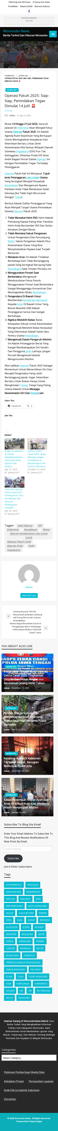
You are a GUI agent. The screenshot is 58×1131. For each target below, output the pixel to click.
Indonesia (23, 127)
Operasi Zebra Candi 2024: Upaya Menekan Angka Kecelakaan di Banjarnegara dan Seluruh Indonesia (37, 459)
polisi (31, 545)
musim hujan (12, 955)
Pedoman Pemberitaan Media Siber (24, 1072)
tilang (18, 197)
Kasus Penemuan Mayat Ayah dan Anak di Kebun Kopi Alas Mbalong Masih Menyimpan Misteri (26, 803)
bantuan (10, 898)
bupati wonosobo (37, 906)
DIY (40, 525)
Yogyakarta (22, 151)
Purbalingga (22, 983)
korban (9, 941)
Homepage (9, 75)
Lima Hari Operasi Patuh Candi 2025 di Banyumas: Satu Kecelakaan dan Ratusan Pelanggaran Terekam (14, 498)
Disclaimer (10, 1099)
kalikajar (39, 927)
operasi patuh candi (19, 541)
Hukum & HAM (26, 6)
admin (12, 115)
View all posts (29, 595)
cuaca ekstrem (26, 913)
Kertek (41, 934)
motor (46, 529)
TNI (30, 990)
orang (34, 393)
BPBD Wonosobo (14, 906)
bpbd (38, 898)
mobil (11, 241)
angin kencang (13, 891)
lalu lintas (32, 177)
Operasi (17, 131)
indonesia (13, 529)
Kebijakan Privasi (14, 1081)
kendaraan (29, 300)
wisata (9, 997)
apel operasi (25, 525)
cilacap (9, 913)
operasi (41, 159)
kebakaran (11, 934)
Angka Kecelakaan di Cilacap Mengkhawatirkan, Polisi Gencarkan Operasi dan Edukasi (14, 459)
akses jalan (32, 884)
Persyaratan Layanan (41, 1081)
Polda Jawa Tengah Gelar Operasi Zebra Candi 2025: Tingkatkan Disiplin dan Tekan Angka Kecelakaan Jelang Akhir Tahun (26, 677)
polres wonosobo (38, 976)
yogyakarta (13, 550)
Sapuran (10, 990)
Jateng (26, 927)
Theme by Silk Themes (29, 1126)
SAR (21, 990)
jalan (28, 351)
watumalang (43, 990)
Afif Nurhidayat (14, 884)
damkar (43, 913)
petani (9, 976)
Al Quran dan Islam (41, 2)
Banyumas (25, 898)
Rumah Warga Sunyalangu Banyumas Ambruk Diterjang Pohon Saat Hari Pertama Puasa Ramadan (25, 718)
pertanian (35, 969)
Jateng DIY (23, 75)
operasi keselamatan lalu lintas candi (29, 535)
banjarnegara (33, 891)
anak (20, 304)
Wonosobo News (16, 31)
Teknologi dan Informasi (19, 2)
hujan (20, 920)
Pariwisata (29, 955)
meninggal (25, 948)
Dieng (9, 920)
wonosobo (24, 997)
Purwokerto (41, 983)
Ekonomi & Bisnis (42, 6)
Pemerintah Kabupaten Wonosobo (23, 962)
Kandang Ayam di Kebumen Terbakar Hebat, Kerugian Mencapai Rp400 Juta (22, 762)
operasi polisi (15, 545)
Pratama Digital (35, 1121)
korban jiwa (25, 941)
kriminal (40, 941)
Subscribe (13, 858)
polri (8, 983)
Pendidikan (13, 6)
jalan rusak (11, 927)
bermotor (42, 300)
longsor (10, 948)
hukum (31, 920)
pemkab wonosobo (15, 969)
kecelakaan (11, 185)
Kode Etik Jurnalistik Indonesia (21, 1090)
